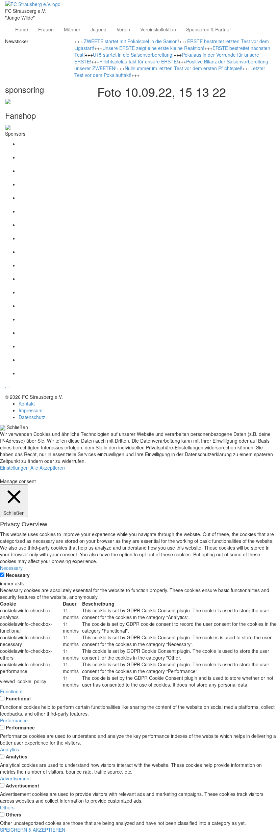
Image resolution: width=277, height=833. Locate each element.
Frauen (46, 29)
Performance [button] (14, 720)
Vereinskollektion (158, 29)
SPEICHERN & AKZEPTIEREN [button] (32, 829)
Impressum (31, 410)
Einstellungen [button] (14, 467)
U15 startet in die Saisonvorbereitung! (133, 54)
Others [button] (7, 807)
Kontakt (27, 403)
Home (21, 29)
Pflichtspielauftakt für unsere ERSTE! (138, 61)
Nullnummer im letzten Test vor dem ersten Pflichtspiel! (183, 68)
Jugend (98, 29)
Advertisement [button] (15, 778)
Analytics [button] (9, 749)
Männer (72, 29)
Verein (123, 29)
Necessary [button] (11, 567)
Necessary (18, 575)
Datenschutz (32, 417)
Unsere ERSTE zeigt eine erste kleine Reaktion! (153, 48)
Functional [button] (11, 691)
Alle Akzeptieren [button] (47, 467)
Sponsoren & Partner (208, 29)
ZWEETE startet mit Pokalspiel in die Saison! (131, 41)
